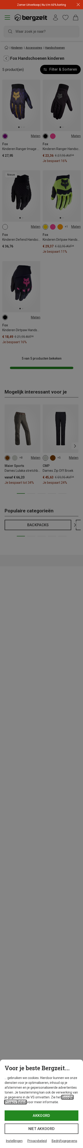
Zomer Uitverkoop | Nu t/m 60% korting (41, 4)
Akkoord (41, 1115)
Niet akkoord (41, 1129)
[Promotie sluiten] (78, 5)
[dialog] (41, 1104)
